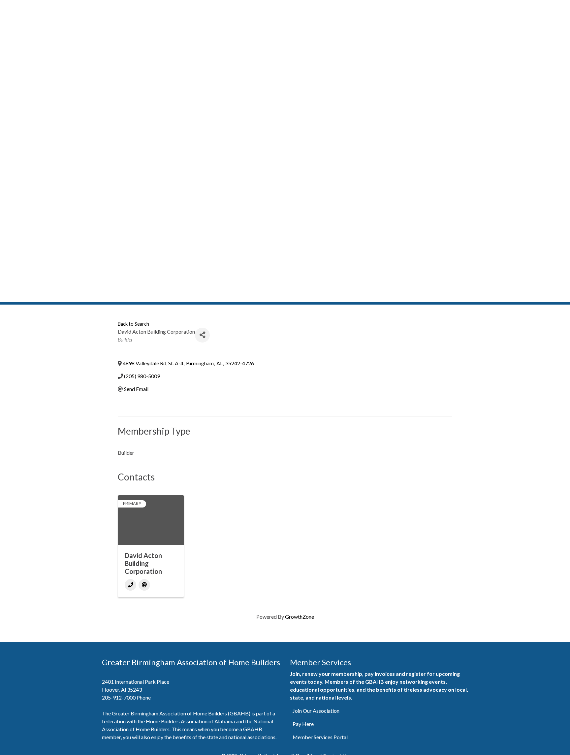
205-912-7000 (119, 697)
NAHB (534, 9)
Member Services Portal (320, 737)
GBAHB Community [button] (443, 9)
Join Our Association (316, 710)
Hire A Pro (357, 9)
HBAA (554, 9)
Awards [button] (485, 9)
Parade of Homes (394, 9)
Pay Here (303, 724)
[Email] (144, 585)
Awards (512, 9)
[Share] (202, 335)
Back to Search (133, 324)
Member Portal (322, 9)
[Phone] (130, 585)
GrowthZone (299, 616)
